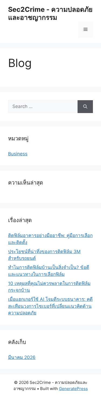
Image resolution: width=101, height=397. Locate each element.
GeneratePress (73, 388)
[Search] (85, 106)
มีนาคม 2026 (22, 357)
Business (17, 153)
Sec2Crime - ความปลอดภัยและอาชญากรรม (50, 13)
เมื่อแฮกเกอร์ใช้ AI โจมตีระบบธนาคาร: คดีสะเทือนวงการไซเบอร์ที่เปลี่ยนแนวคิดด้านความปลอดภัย (50, 306)
